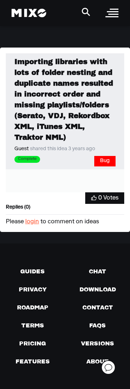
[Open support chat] (108, 367)
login (32, 222)
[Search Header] (86, 12)
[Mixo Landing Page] (29, 13)
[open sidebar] (112, 13)
